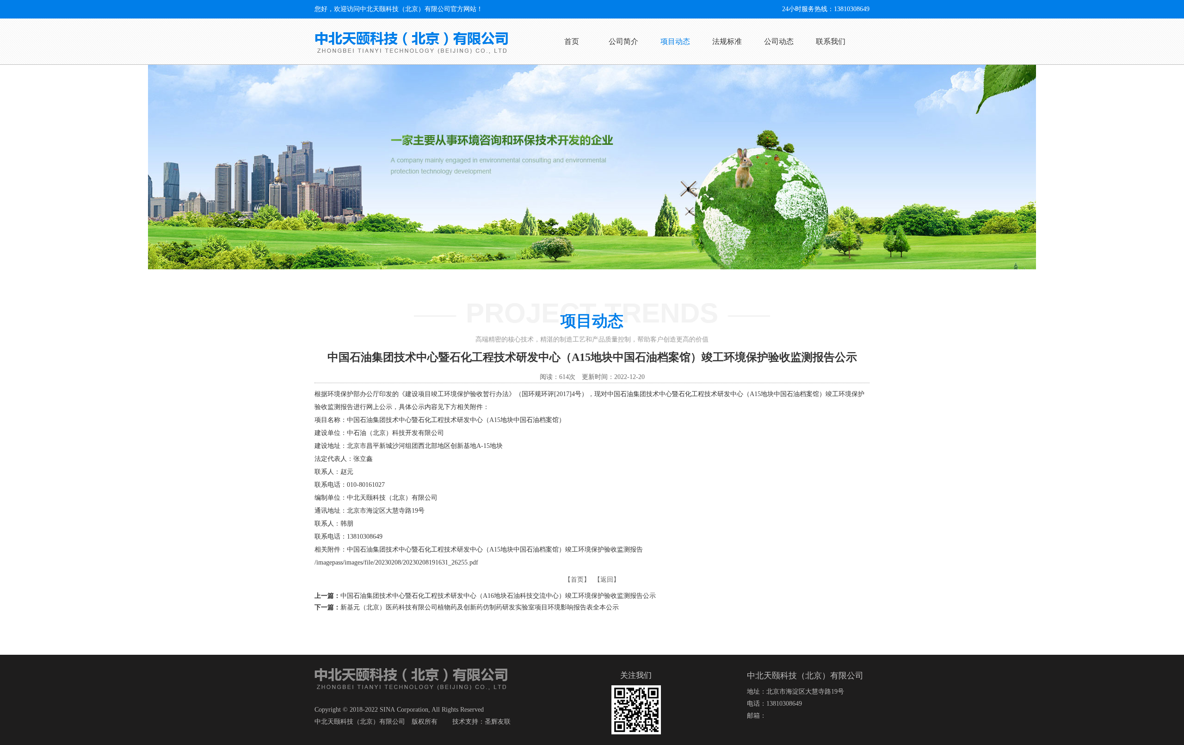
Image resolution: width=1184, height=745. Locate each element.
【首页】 (577, 579)
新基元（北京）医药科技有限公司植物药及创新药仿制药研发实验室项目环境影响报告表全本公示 (479, 607)
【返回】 (607, 579)
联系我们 (830, 41)
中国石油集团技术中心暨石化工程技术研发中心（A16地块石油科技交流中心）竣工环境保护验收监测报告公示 (498, 595)
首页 (571, 41)
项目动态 (675, 41)
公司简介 (623, 41)
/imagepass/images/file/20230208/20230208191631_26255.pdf (396, 562)
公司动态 (779, 41)
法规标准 (727, 41)
